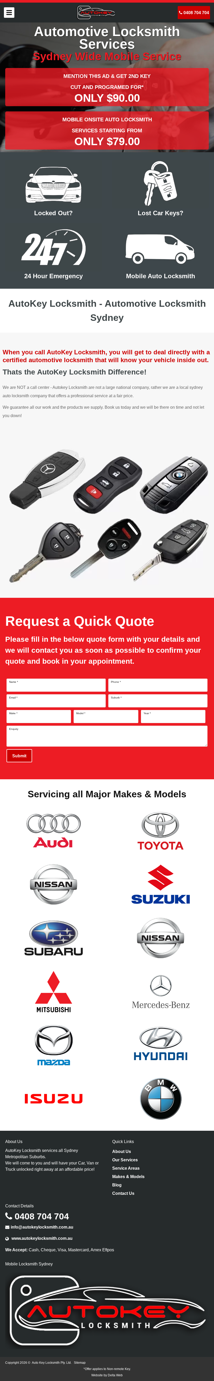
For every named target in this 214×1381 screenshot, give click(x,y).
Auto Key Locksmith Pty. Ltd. (52, 1363)
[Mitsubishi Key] (53, 991)
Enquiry (13, 729)
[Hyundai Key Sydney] (160, 1045)
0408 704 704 (195, 12)
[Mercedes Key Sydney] (160, 991)
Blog (117, 1185)
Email (13, 697)
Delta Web (115, 1375)
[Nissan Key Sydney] (160, 938)
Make (13, 713)
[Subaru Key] (53, 938)
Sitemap (80, 1363)
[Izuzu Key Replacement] (53, 1099)
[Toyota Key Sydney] (160, 830)
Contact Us (123, 1193)
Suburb (116, 697)
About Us (121, 1151)
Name (13, 682)
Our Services (125, 1160)
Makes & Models (128, 1176)
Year (147, 713)
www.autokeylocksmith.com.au (41, 1238)
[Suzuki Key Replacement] (160, 884)
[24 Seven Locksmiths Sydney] (96, 12)
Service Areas (126, 1168)
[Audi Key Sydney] (53, 830)
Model (80, 713)
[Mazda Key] (53, 1045)
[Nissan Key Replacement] (53, 884)
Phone (116, 682)
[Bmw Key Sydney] (160, 1099)
